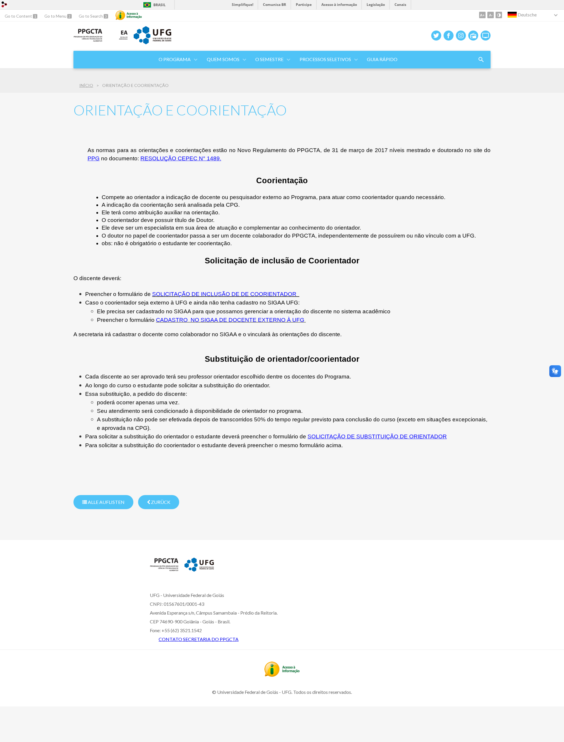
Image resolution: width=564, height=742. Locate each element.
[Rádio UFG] (473, 36)
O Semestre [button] (269, 59)
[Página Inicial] (88, 40)
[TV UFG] (486, 36)
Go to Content (19, 16)
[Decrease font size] (490, 15)
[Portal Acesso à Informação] (282, 675)
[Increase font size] (482, 15)
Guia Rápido (382, 59)
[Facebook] (449, 36)
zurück (160, 502)
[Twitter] (436, 36)
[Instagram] (461, 36)
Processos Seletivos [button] (325, 59)
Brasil (159, 4)
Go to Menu (55, 16)
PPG (94, 158)
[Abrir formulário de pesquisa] (481, 59)
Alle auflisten (106, 502)
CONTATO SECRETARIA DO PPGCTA (199, 639)
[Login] (4, 5)
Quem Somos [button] (223, 59)
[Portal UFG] (152, 42)
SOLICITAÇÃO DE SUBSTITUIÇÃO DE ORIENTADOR (377, 436)
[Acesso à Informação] (128, 15)
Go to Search (91, 16)
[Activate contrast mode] (499, 15)
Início (86, 85)
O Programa (175, 59)
